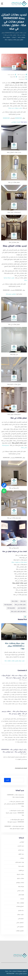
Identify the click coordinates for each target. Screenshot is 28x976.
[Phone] (4, 485)
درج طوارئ (21, 870)
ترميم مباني (21, 918)
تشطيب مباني (20, 922)
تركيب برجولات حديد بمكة (15, 108)
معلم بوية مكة (8, 604)
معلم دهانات (19, 637)
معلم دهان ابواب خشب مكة (18, 611)
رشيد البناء (10, 74)
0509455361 (18, 118)
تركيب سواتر (21, 661)
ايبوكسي (22, 842)
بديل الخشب (20, 846)
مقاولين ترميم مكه (11, 294)
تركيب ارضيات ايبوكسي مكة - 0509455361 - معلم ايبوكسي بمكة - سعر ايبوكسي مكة (14, 751)
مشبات (22, 899)
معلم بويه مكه (11, 608)
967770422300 (10, 973)
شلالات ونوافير (20, 882)
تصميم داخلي (20, 926)
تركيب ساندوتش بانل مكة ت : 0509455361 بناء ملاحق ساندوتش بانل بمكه (14, 804)
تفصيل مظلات (14, 661)
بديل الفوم (21, 854)
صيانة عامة (21, 886)
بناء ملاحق (21, 910)
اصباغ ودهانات (20, 906)
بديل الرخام (21, 850)
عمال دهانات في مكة (20, 604)
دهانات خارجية (20, 874)
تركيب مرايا (21, 866)
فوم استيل (21, 894)
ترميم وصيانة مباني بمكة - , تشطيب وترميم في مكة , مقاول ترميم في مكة (14, 712)
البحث (7, 780)
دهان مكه (23, 601)
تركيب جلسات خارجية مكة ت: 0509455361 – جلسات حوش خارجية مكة (15, 813)
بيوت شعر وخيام (20, 862)
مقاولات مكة (12, 971)
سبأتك (17, 973)
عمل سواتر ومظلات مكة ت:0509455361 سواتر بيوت (14, 646)
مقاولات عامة (22, 77)
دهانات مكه (15, 601)
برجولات (22, 858)
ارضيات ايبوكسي (15, 122)
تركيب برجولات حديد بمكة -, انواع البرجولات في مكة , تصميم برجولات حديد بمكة (14, 676)
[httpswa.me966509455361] (4, 490)
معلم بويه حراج (22, 608)
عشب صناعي (20, 890)
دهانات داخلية (20, 878)
